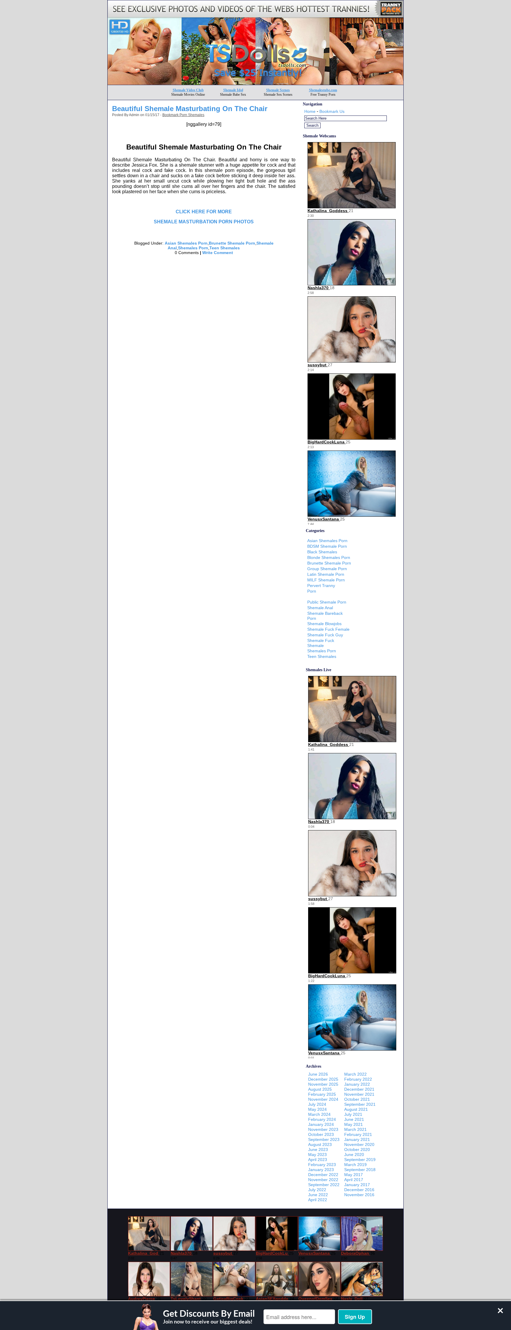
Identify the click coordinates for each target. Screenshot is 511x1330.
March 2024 (319, 1114)
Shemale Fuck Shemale (320, 643)
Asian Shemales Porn (186, 243)
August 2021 (356, 1109)
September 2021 (360, 1104)
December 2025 (323, 1079)
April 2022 (317, 1199)
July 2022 (317, 1189)
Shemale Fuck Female (328, 629)
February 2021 (358, 1134)
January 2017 (357, 1184)
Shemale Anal (320, 607)
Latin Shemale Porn (325, 574)
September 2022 (323, 1184)
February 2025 (322, 1094)
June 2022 (318, 1194)
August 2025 (320, 1089)
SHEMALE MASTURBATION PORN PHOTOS (204, 221)
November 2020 (359, 1144)
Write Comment (217, 252)
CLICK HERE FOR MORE (204, 211)
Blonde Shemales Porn (328, 557)
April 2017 (353, 1179)
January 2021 (357, 1139)
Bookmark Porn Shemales (183, 115)
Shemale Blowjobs (324, 623)
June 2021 (354, 1119)
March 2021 (355, 1129)
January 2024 (321, 1124)
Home (310, 111)
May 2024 (317, 1109)
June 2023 (318, 1149)
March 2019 (355, 1164)
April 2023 (317, 1159)
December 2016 (359, 1189)
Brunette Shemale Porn (232, 243)
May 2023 (317, 1154)
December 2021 (359, 1089)
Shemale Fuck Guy (325, 635)
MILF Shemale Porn (326, 580)
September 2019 (360, 1159)
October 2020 (357, 1149)
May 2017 (353, 1174)
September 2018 (360, 1169)
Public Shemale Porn (326, 602)
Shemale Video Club (188, 90)
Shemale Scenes (278, 90)
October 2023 (321, 1134)
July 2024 (317, 1104)
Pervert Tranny (321, 585)
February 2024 (322, 1119)
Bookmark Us (332, 111)
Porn (311, 591)
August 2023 (320, 1144)
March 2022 (355, 1074)
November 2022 (323, 1179)
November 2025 (323, 1084)
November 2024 (323, 1099)
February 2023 (322, 1164)
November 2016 (359, 1194)
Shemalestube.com (323, 90)
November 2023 (323, 1129)
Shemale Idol (233, 90)
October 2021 (357, 1099)
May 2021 (353, 1124)
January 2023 (321, 1169)
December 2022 (323, 1174)
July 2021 (353, 1114)
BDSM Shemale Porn (327, 546)
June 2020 (354, 1154)
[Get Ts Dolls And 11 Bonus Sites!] (255, 83)
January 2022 (357, 1084)
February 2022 (358, 1079)
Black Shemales (322, 551)
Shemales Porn (193, 247)
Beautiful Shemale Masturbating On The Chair (189, 109)
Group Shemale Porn (327, 568)
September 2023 (323, 1139)
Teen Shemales (224, 247)
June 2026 (318, 1074)
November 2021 (359, 1094)
